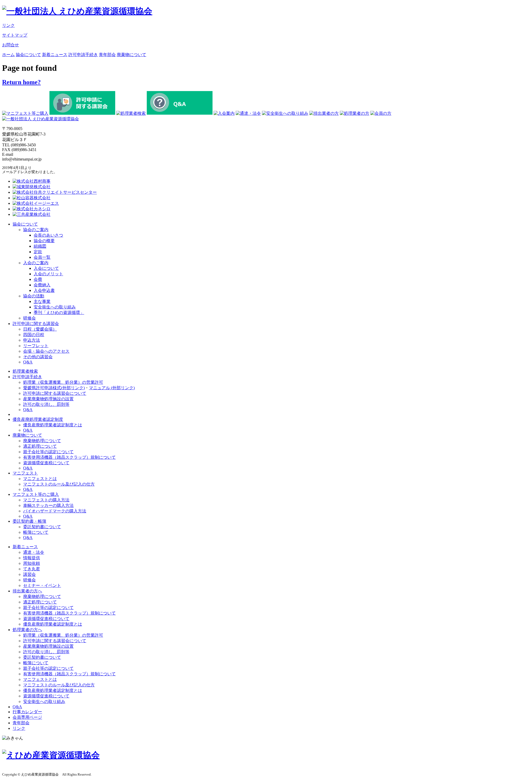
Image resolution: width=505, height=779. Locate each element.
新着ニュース (54, 54)
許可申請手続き (83, 54)
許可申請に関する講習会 (36, 323)
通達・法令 (33, 552)
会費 (38, 279)
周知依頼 (31, 563)
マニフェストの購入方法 (46, 500)
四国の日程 (33, 334)
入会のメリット (48, 274)
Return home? (21, 82)
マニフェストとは (40, 478)
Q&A (28, 362)
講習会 (29, 574)
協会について (28, 54)
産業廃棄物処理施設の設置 (48, 399)
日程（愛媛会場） (40, 329)
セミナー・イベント (42, 585)
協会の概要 (44, 240)
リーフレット (35, 345)
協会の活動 (33, 296)
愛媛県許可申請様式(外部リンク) (54, 388)
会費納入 (42, 285)
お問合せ (10, 45)
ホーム (8, 54)
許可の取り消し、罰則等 (46, 404)
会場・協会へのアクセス (46, 351)
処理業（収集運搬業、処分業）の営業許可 (63, 382)
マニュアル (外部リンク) (112, 388)
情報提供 (31, 558)
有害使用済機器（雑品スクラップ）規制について (69, 457)
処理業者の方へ (27, 629)
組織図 (40, 246)
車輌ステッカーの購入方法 (48, 505)
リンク (8, 25)
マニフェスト (25, 473)
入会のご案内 (35, 263)
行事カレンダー (27, 712)
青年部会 (107, 54)
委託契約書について (42, 527)
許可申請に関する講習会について (54, 393)
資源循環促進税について (46, 463)
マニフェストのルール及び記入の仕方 (59, 484)
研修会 (29, 318)
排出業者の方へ (27, 591)
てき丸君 (31, 569)
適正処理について (40, 446)
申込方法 (31, 340)
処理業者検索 (25, 371)
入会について (46, 268)
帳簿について (35, 532)
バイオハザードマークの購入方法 (54, 511)
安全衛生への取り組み (55, 307)
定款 (38, 251)
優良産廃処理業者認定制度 (38, 419)
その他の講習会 (38, 356)
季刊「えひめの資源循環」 (59, 312)
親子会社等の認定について (48, 452)
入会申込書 (44, 290)
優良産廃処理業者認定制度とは (52, 425)
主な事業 (42, 301)
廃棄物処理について (42, 440)
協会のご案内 (35, 229)
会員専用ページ (27, 717)
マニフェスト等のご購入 (36, 494)
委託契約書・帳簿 (29, 521)
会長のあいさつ (48, 235)
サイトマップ (14, 35)
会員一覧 (42, 257)
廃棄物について (131, 54)
